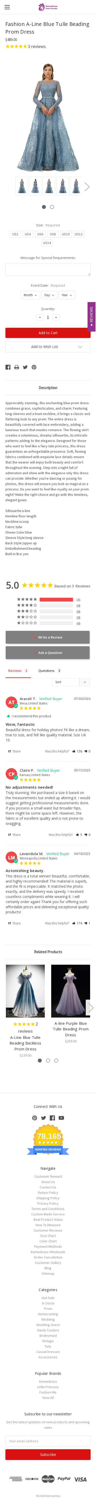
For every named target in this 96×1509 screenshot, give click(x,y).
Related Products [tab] (48, 951)
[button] (77, 751)
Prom (48, 1308)
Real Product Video (48, 1219)
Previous (9, 187)
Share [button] (16, 751)
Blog (48, 1268)
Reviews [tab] (15, 670)
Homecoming (48, 1314)
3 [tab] (56, 1060)
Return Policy (48, 1192)
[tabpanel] (21, 186)
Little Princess (48, 1387)
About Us (48, 1181)
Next (87, 187)
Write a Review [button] (50, 637)
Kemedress (48, 1381)
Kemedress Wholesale (48, 1252)
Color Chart (48, 1241)
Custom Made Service (48, 1214)
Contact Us (48, 1187)
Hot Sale (48, 1297)
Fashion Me (48, 1392)
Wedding (48, 1319)
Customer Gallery (48, 1262)
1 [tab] (44, 207)
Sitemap (48, 1273)
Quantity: (48, 308)
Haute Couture (48, 1330)
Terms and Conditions (48, 1208)
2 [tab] (52, 207)
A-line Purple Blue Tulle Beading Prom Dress (71, 1029)
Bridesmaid (48, 1335)
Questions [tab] (46, 670)
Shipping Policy (48, 1198)
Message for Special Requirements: (48, 257)
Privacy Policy (48, 1203)
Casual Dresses (48, 1351)
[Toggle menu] (7, 7)
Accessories (48, 1357)
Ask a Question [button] (50, 652)
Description (48, 387)
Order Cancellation (48, 1257)
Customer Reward (48, 1176)
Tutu (48, 1346)
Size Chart (48, 1235)
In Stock (48, 1303)
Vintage (48, 1341)
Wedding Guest (48, 1324)
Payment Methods (48, 1246)
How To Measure (48, 1225)
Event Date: (48, 285)
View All (48, 1397)
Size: (48, 225)
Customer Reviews (48, 1230)
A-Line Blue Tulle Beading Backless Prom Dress (25, 1043)
